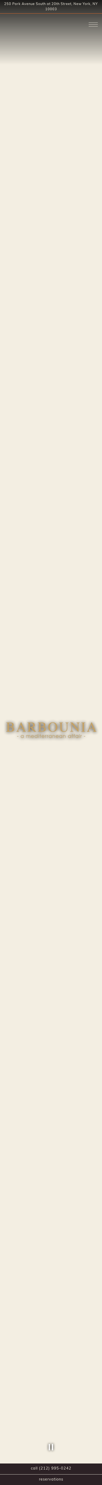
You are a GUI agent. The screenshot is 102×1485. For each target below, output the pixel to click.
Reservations (51, 1480)
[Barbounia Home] (22, 23)
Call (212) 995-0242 (51, 1469)
